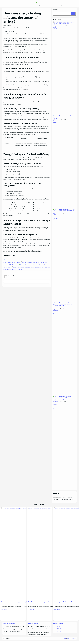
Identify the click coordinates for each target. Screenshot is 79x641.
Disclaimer (74, 638)
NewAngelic (8, 638)
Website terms (69, 638)
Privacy (65, 638)
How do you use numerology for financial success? (66, 116)
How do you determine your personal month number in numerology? (65, 304)
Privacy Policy (59, 630)
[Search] (73, 13)
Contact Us (58, 628)
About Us (58, 626)
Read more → (4, 609)
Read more (5, 633)
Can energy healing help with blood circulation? (40, 281)
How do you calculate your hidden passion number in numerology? (67, 210)
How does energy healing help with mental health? (14, 281)
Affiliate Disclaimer (60, 631)
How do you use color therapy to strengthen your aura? (66, 23)
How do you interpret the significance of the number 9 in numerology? (66, 398)
